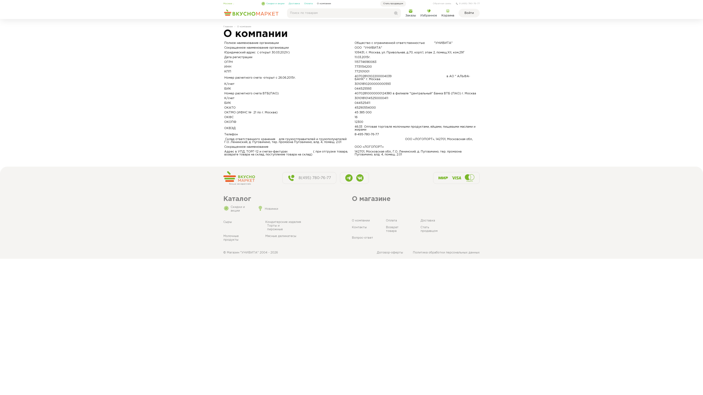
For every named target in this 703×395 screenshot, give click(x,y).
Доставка (294, 4)
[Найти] (396, 13)
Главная (228, 27)
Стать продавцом (393, 4)
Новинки (271, 209)
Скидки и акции (275, 4)
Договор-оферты (390, 252)
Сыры (227, 222)
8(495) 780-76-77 (315, 178)
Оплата (308, 4)
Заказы (410, 15)
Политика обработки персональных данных (446, 252)
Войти (469, 13)
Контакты (359, 227)
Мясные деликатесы (280, 236)
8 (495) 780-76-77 (469, 4)
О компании (324, 4)
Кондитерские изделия (283, 222)
